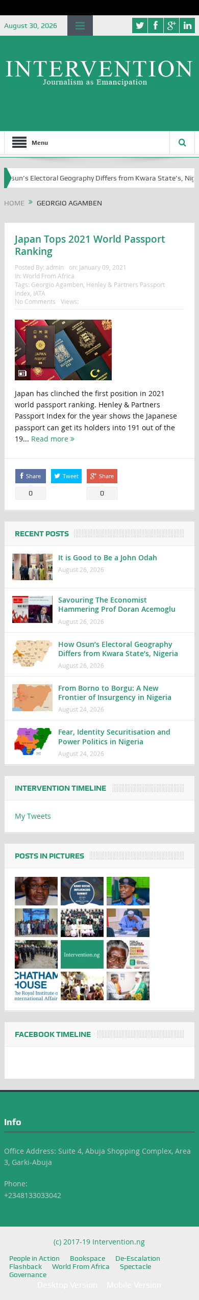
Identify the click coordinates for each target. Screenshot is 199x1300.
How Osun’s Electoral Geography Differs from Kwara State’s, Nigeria (118, 648)
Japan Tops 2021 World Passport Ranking (90, 245)
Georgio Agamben (57, 284)
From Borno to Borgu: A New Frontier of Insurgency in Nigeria (114, 692)
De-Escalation (137, 1258)
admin (55, 267)
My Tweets (33, 816)
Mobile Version (134, 1285)
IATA (39, 293)
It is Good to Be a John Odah (107, 557)
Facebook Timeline (53, 1034)
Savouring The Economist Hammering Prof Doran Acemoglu (117, 604)
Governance (27, 1274)
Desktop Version (67, 1285)
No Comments (35, 301)
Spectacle (135, 1266)
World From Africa (48, 276)
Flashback (25, 1266)
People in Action (34, 1258)
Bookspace (87, 1258)
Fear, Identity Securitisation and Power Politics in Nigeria (114, 736)
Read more (50, 439)
